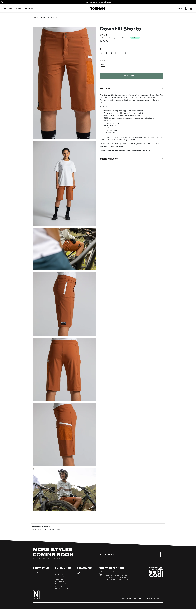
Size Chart (109, 159)
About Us (29, 8)
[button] (191, 8)
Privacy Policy (61, 588)
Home (36, 17)
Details (106, 88)
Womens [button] (8, 8)
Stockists (59, 581)
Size (103, 49)
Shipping (58, 586)
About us (59, 579)
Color (105, 60)
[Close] (34, 23)
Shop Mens (59, 574)
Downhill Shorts (49, 17)
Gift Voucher (61, 577)
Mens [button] (18, 8)
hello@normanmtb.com (42, 572)
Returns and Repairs (64, 584)
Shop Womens (61, 572)
